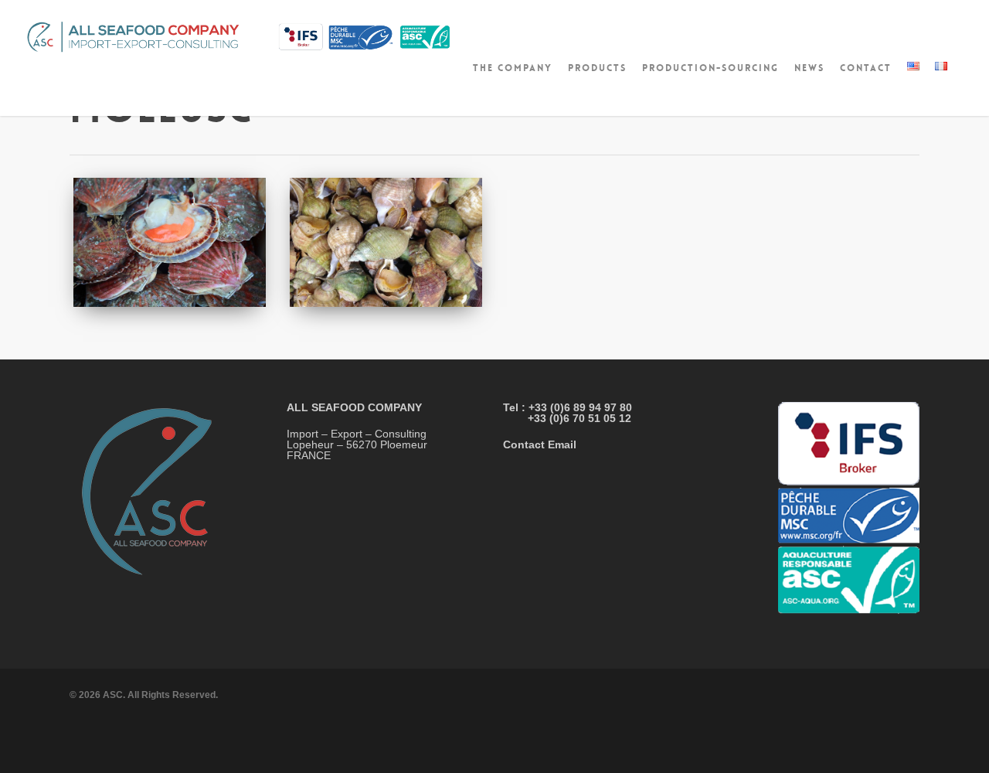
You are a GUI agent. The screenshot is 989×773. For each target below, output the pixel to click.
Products (597, 68)
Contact (866, 68)
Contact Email (539, 444)
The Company (512, 68)
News (809, 68)
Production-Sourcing (710, 68)
